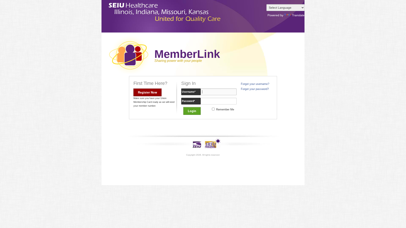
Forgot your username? (255, 84)
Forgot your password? (255, 89)
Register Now (147, 92)
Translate (298, 15)
